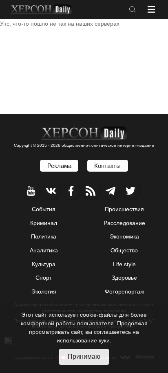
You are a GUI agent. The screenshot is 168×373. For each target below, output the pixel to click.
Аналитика (44, 250)
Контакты (107, 165)
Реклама (59, 165)
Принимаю (84, 356)
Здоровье (124, 277)
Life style (124, 264)
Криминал (43, 223)
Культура (43, 264)
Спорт (43, 277)
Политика (43, 236)
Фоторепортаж (124, 291)
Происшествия (124, 209)
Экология (43, 291)
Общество (124, 250)
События (43, 209)
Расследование (124, 223)
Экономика (124, 236)
